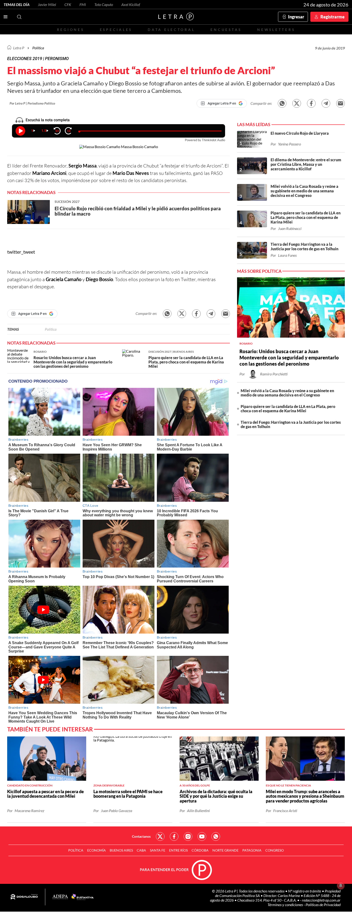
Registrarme (332, 16)
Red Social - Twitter (160, 836)
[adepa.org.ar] (60, 897)
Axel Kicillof (130, 4)
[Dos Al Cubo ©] (24, 897)
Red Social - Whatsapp (216, 836)
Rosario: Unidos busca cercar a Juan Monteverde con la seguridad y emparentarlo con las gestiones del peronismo (289, 357)
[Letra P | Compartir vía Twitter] (297, 103)
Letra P (18, 47)
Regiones (70, 30)
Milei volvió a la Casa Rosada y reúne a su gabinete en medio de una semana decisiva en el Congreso (287, 392)
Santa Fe (157, 850)
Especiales (116, 30)
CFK (67, 4)
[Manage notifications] (341, 885)
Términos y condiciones (285, 904)
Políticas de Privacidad (323, 904)
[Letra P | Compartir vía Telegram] (326, 103)
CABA (141, 850)
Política (38, 47)
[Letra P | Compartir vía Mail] (340, 103)
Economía (96, 850)
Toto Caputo (103, 4)
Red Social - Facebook (174, 836)
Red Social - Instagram (188, 836)
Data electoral (171, 30)
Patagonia (251, 850)
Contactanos (141, 836)
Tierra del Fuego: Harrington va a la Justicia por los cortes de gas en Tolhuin (291, 424)
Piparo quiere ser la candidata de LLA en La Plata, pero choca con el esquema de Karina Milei (288, 408)
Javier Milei (47, 4)
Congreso (274, 850)
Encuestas (226, 30)
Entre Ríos (178, 850)
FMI (82, 4)
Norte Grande (225, 850)
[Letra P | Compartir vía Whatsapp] (282, 103)
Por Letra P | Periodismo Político (32, 103)
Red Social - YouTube (202, 836)
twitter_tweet (21, 252)
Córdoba (200, 850)
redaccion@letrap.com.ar (321, 900)
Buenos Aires (121, 850)
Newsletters (276, 30)
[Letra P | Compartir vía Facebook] (311, 103)
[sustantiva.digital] (83, 897)
